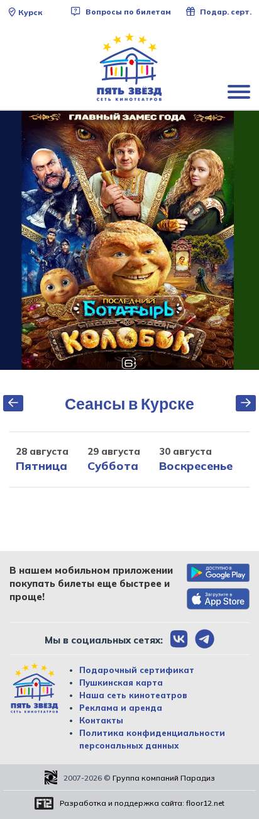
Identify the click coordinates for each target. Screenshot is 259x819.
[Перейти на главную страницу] (129, 67)
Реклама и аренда (120, 708)
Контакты (101, 720)
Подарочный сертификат (136, 670)
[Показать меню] (240, 91)
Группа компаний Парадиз (164, 778)
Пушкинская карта (121, 682)
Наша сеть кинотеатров (133, 695)
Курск (30, 12)
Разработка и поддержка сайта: (142, 803)
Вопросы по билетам (127, 11)
